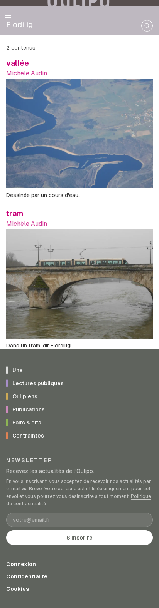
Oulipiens (24, 396)
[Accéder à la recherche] (147, 26)
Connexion (21, 564)
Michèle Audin (26, 73)
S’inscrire (79, 538)
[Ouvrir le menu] (7, 15)
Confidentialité (26, 576)
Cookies (17, 589)
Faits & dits (26, 422)
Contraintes (28, 436)
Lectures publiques (38, 383)
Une (17, 370)
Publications (28, 409)
